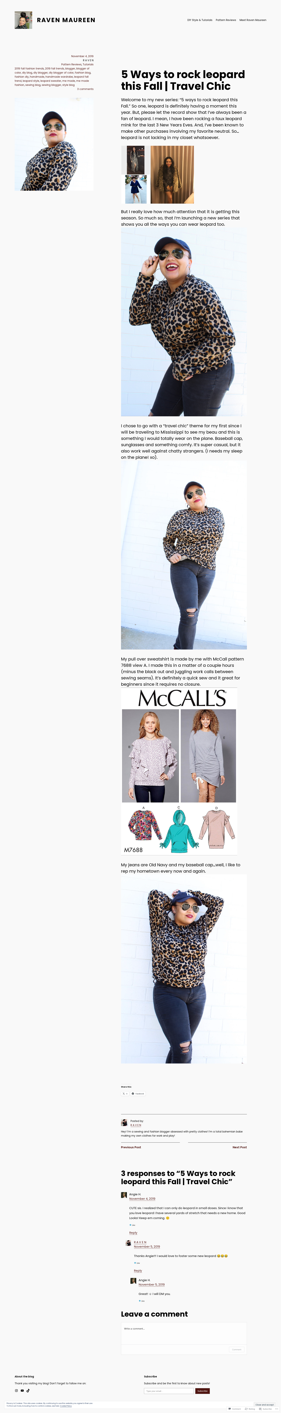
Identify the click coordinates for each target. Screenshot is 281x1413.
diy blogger (40, 72)
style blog (68, 85)
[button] (135, 160)
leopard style (31, 81)
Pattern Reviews (71, 64)
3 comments (85, 89)
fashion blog (83, 72)
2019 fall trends (54, 68)
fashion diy (22, 77)
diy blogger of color (61, 72)
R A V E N (136, 1125)
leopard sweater (50, 81)
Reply (133, 1233)
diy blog (27, 72)
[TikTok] (28, 1390)
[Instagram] (16, 1390)
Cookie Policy (66, 1406)
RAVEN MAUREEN (66, 20)
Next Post (240, 1147)
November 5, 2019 (147, 1247)
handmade (37, 77)
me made (68, 81)
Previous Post (131, 1147)
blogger (70, 68)
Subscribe (203, 1391)
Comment (236, 1349)
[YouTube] (22, 1390)
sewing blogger (51, 85)
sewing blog (33, 85)
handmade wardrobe (59, 77)
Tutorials (88, 64)
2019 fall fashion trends (29, 68)
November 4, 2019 (142, 1199)
